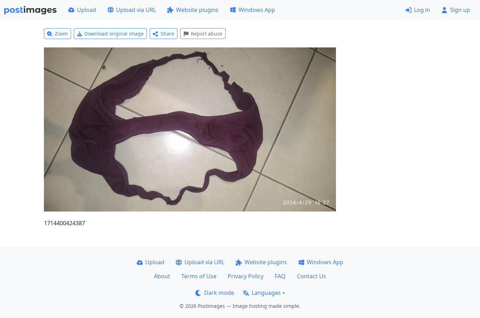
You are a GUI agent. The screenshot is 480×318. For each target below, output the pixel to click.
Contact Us (311, 276)
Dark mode (219, 293)
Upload (86, 10)
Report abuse (206, 33)
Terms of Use (198, 276)
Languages (266, 293)
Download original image (114, 33)
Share (167, 33)
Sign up (460, 10)
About (162, 276)
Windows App (257, 10)
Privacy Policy (246, 276)
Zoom (61, 33)
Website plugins (197, 10)
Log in (422, 10)
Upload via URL (136, 10)
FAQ (280, 276)
